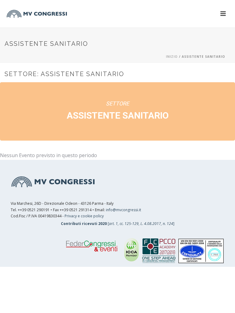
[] (117, 223)
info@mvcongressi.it (123, 209)
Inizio (172, 56)
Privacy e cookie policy (84, 216)
